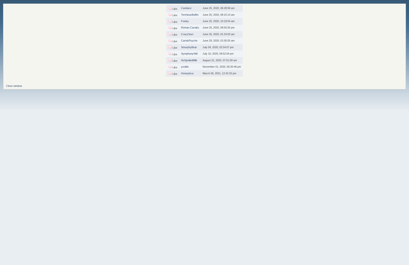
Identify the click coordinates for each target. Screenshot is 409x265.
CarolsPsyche (189, 40)
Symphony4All (189, 53)
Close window (14, 85)
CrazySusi (187, 34)
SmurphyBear (189, 47)
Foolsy (185, 21)
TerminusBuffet (189, 14)
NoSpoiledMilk (189, 60)
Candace (186, 8)
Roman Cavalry (190, 27)
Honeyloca (187, 73)
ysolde (185, 66)
